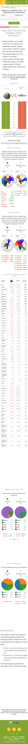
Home (2, 6)
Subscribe (21, 736)
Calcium (3, 315)
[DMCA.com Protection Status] (14, 723)
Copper (3, 287)
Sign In (9, 2)
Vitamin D (3, 294)
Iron (2, 291)
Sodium (3, 332)
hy (17, 733)
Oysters (19, 6)
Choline (3, 313)
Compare (14, 23)
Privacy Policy (8, 738)
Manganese (3, 301)
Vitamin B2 (3, 325)
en (11, 733)
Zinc (2, 284)
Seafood (13, 6)
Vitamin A (3, 327)
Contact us (14, 736)
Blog (21, 2)
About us (6, 736)
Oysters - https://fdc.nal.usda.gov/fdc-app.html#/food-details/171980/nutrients (15, 650)
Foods (7, 6)
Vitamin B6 (3, 308)
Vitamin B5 (3, 303)
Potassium (3, 320)
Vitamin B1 (3, 323)
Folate (2, 361)
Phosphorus (3, 330)
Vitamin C (3, 343)
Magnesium (3, 354)
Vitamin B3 (3, 306)
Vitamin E (3, 337)
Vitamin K (3, 356)
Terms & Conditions (18, 738)
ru (14, 733)
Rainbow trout (13, 7)
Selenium (3, 299)
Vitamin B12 (4, 289)
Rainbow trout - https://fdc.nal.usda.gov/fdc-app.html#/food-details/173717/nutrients (15, 657)
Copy (18, 140)
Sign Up (15, 2)
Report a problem (14, 739)
